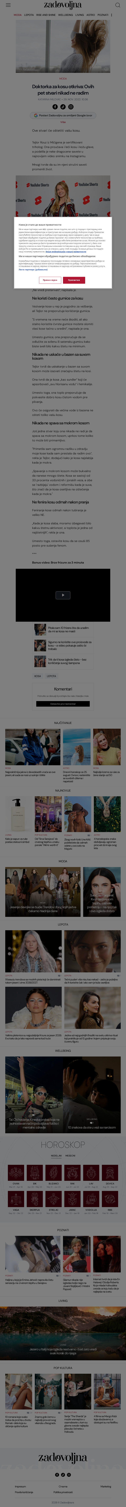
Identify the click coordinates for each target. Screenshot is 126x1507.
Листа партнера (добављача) (33, 269)
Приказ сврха (50, 280)
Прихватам (74, 280)
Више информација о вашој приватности (66, 252)
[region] (63, 253)
